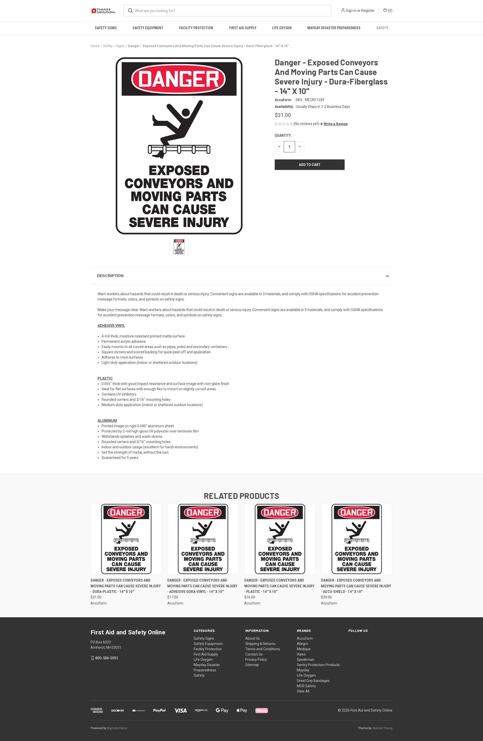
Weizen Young (382, 728)
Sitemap (252, 665)
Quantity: (283, 136)
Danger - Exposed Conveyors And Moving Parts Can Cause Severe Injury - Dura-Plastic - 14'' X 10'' (126, 586)
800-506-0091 (106, 658)
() (389, 11)
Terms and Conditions (262, 649)
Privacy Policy (256, 660)
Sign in (351, 11)
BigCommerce (117, 728)
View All (303, 691)
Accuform (305, 638)
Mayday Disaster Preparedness (333, 28)
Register (368, 11)
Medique (304, 649)
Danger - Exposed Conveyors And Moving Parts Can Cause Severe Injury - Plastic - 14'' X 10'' (279, 586)
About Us (252, 638)
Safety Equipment (148, 28)
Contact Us (254, 654)
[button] (334, 124)
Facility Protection (196, 28)
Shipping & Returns (260, 644)
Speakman (305, 660)
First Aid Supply (242, 28)
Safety (382, 28)
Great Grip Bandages (313, 681)
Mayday (303, 670)
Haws (301, 654)
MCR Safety (306, 686)
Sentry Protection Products (318, 665)
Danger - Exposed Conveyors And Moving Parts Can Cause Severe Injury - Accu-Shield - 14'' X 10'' (356, 586)
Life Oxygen (282, 28)
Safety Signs (106, 28)
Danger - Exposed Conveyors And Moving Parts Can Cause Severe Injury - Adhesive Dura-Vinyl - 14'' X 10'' (202, 586)
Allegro (302, 644)
